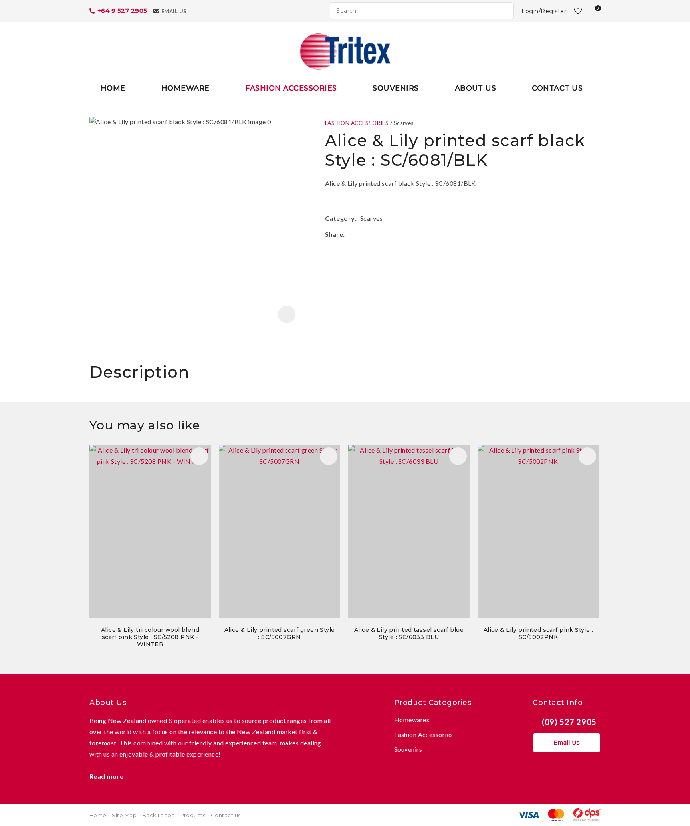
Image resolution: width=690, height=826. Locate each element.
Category (340, 218)
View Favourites (577, 10)
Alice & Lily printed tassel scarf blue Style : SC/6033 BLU (409, 633)
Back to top (158, 815)
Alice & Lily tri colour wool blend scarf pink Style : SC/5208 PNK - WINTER (150, 637)
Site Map (124, 815)
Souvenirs (395, 88)
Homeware (185, 88)
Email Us (174, 11)
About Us (475, 88)
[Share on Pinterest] (384, 234)
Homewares (411, 719)
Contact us (226, 815)
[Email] (372, 234)
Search (504, 10)
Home (113, 88)
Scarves (404, 123)
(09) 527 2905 (569, 722)
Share (334, 234)
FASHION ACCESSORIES (357, 123)
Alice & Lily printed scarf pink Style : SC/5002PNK (538, 633)
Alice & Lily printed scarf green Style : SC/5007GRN (279, 633)
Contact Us (557, 88)
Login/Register (543, 11)
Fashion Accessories (291, 88)
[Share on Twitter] (360, 234)
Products (193, 815)
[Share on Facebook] (349, 234)
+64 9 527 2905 (122, 10)
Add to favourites (199, 456)
